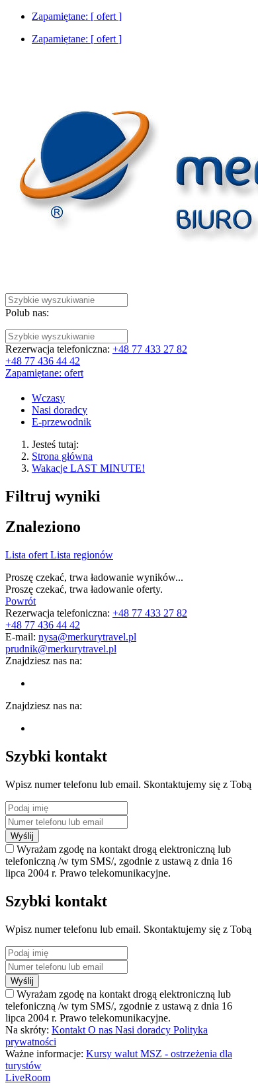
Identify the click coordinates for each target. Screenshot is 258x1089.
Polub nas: (27, 312)
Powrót (20, 601)
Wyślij (22, 836)
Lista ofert (27, 554)
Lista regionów (81, 554)
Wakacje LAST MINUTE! (88, 468)
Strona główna (62, 456)
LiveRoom (27, 1077)
